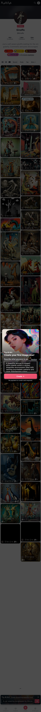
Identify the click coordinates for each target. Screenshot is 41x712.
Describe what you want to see (16, 359)
